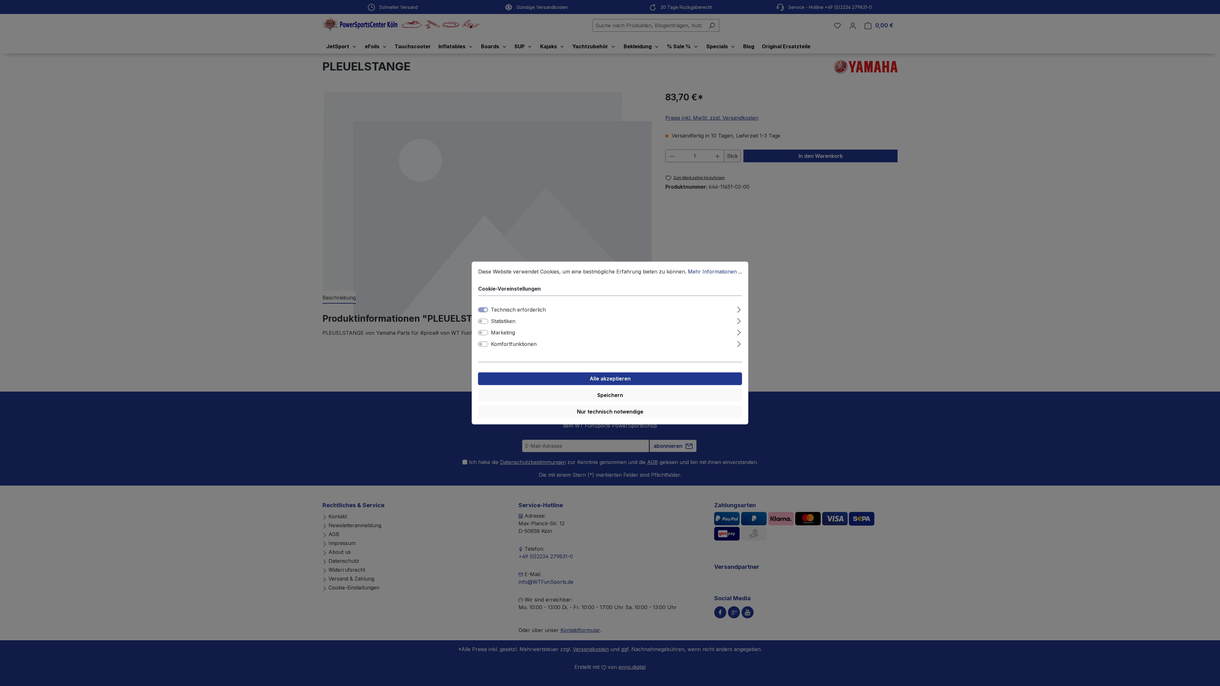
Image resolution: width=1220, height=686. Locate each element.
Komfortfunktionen (514, 344)
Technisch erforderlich (518, 310)
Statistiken (503, 321)
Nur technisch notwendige (610, 412)
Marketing (503, 333)
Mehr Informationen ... (715, 271)
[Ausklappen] (739, 309)
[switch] (483, 321)
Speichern (610, 395)
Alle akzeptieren (610, 379)
